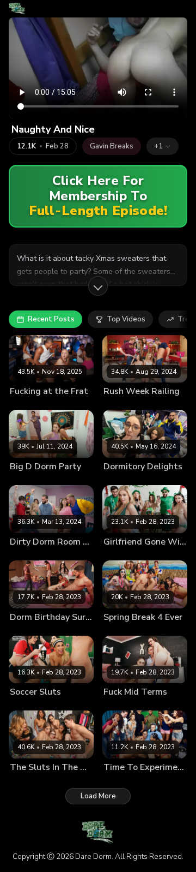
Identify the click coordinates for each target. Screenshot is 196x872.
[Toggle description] (98, 286)
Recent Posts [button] (51, 319)
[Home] (17, 9)
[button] (162, 146)
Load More (98, 796)
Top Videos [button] (126, 319)
